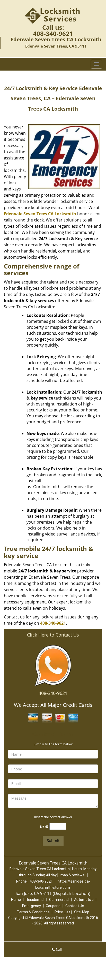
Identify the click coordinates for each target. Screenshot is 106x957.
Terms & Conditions (33, 912)
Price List (62, 912)
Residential (35, 900)
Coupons (53, 906)
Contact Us (74, 906)
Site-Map (81, 912)
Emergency (31, 906)
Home (16, 900)
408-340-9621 (53, 33)
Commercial (59, 900)
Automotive (84, 900)
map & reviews (72, 875)
